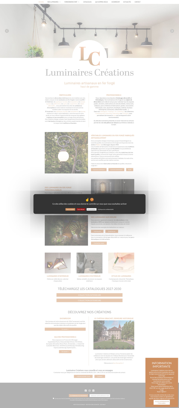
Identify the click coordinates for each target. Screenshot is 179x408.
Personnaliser (92, 209)
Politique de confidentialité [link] (105, 209)
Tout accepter (70, 209)
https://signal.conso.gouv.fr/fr (165, 398)
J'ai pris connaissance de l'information (162, 402)
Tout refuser (80, 209)
